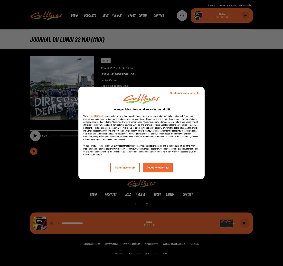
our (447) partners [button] (99, 116)
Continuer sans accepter (185, 93)
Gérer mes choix (125, 167)
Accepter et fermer (157, 167)
